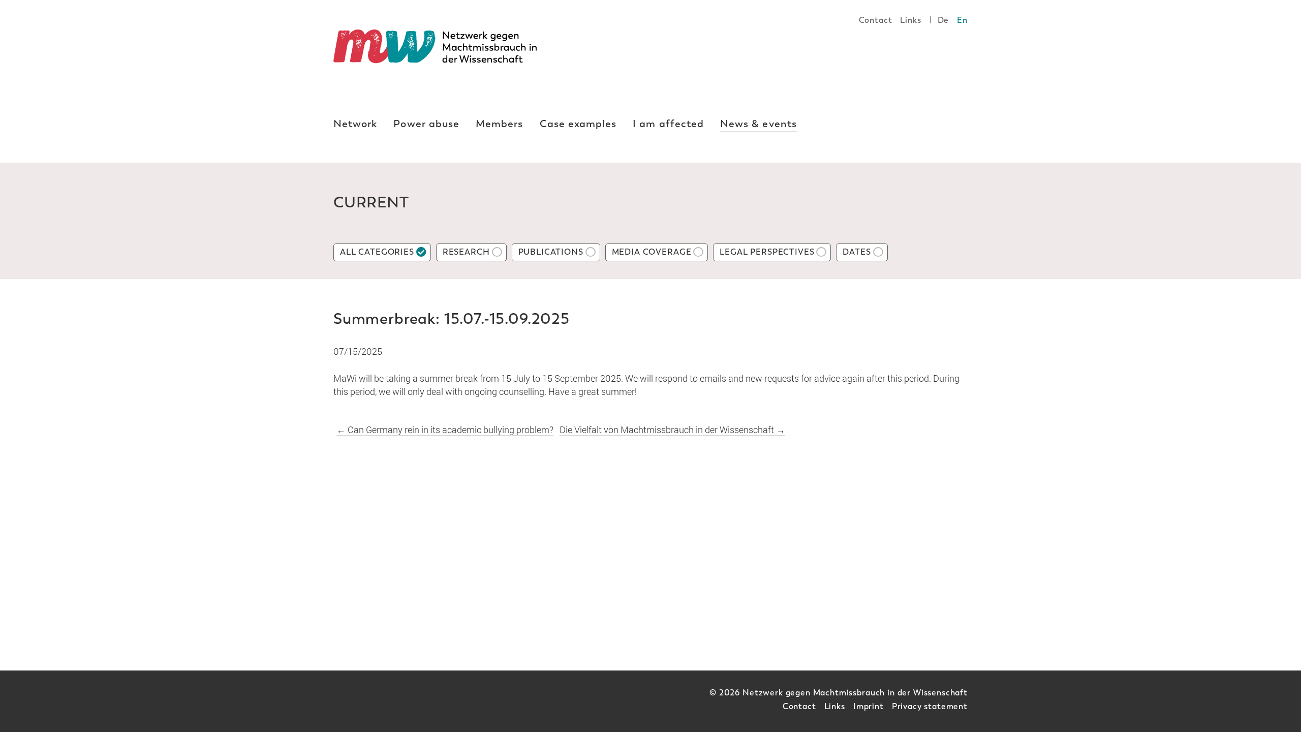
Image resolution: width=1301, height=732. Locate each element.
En (962, 20)
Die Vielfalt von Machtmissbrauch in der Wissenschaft (672, 429)
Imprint (868, 706)
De (943, 20)
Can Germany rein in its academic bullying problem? (444, 429)
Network (355, 123)
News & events (758, 123)
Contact (875, 20)
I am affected (668, 123)
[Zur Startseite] (435, 46)
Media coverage (652, 252)
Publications (550, 252)
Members (499, 123)
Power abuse (426, 123)
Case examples (578, 123)
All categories (377, 252)
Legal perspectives (767, 252)
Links (910, 20)
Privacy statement (930, 706)
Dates (857, 252)
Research (466, 252)
